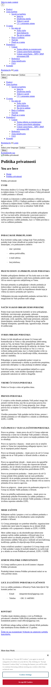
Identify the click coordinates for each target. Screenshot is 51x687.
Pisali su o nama (18, 42)
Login (15, 70)
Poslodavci (10, 44)
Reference (16, 59)
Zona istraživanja (19, 61)
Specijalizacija (23, 33)
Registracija (6, 70)
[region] (25, 669)
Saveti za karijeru (19, 14)
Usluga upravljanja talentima (28, 51)
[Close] (48, 655)
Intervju (20, 16)
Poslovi (9, 9)
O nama (9, 26)
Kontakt (9, 66)
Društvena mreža (24, 19)
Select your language (9, 75)
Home (8, 174)
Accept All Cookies (25, 682)
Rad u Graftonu (18, 37)
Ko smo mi (16, 28)
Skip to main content (9, 2)
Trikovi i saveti (23, 21)
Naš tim (15, 40)
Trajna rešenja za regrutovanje (29, 49)
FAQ (14, 63)
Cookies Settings (25, 675)
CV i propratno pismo (26, 23)
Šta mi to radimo (23, 35)
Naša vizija (21, 30)
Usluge (14, 47)
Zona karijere (11, 12)
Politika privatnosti (14, 176)
